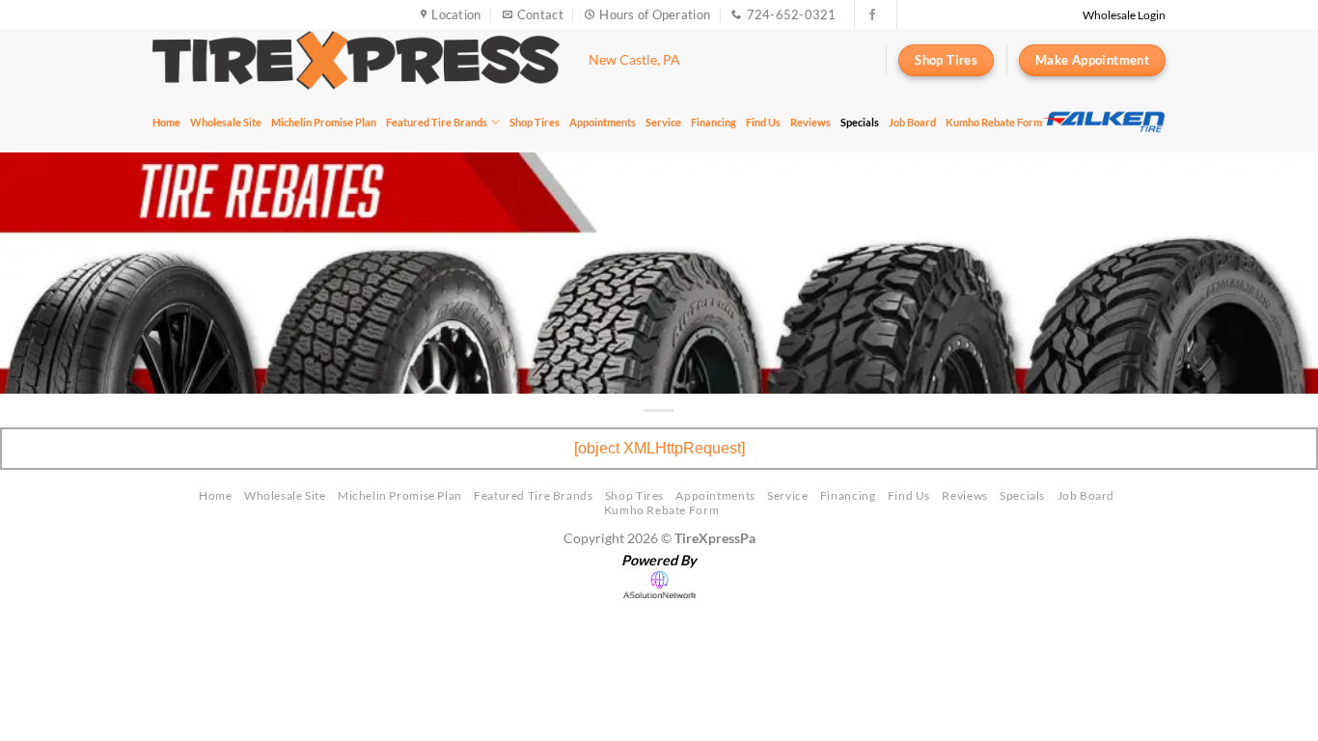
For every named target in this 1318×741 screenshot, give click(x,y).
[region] (1104, 121)
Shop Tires (534, 122)
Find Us (763, 122)
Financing (713, 122)
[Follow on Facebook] (872, 15)
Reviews (810, 122)
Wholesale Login (1124, 15)
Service (663, 122)
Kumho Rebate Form (994, 122)
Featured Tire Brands (436, 122)
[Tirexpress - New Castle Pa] (356, 60)
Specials (859, 122)
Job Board (912, 122)
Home (166, 122)
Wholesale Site (225, 122)
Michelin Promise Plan (323, 122)
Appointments (602, 122)
